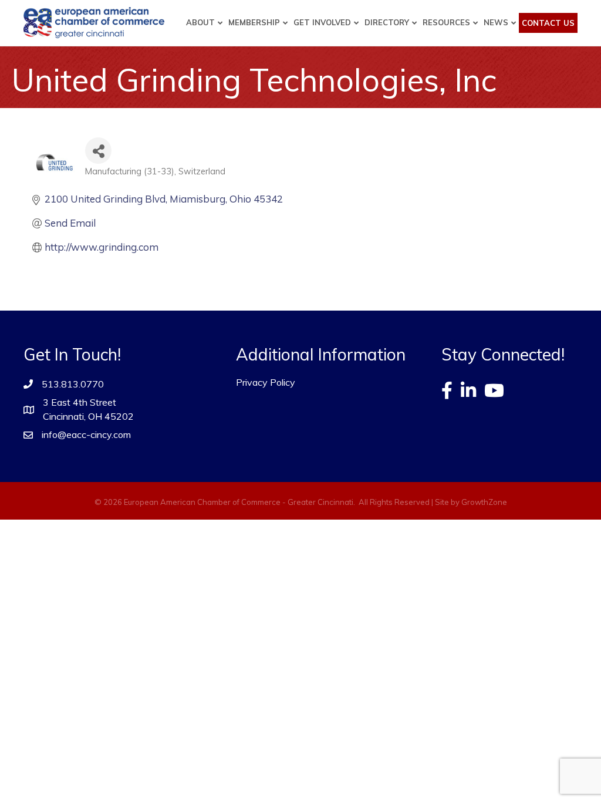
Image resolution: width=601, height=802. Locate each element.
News (496, 22)
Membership (254, 22)
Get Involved (322, 22)
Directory (386, 22)
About (200, 22)
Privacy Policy (265, 382)
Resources (446, 22)
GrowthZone (484, 502)
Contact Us (548, 23)
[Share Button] (98, 150)
